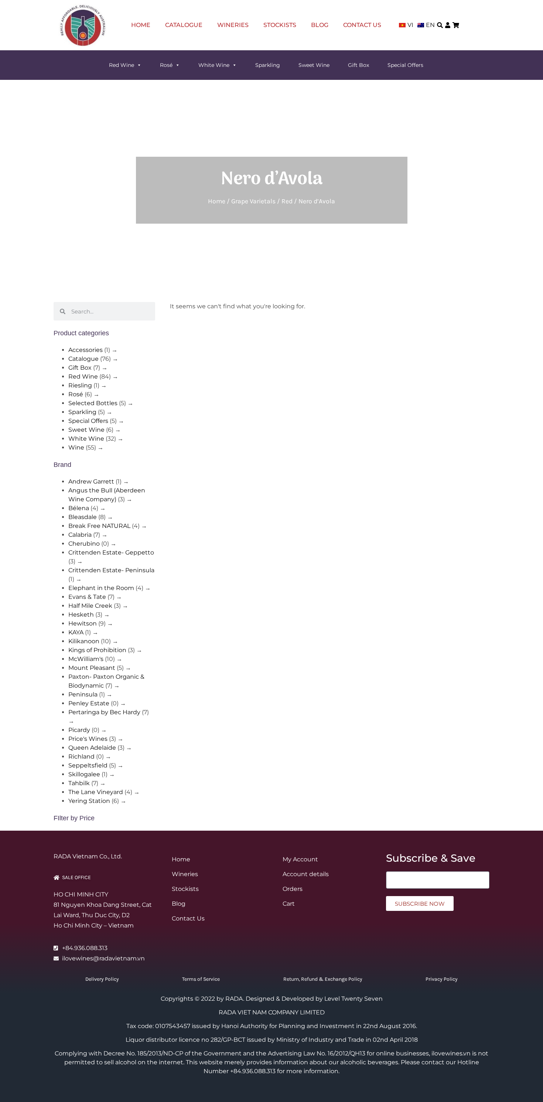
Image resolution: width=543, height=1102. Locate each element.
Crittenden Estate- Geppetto (111, 552)
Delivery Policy (102, 979)
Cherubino (84, 543)
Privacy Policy (442, 979)
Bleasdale (82, 517)
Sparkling (267, 65)
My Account (300, 859)
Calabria (80, 534)
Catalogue (183, 24)
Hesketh (81, 614)
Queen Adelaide (92, 747)
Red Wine (121, 65)
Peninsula (83, 694)
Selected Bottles (92, 403)
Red (287, 201)
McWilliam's (85, 658)
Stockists (279, 24)
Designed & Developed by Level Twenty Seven (314, 998)
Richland (81, 756)
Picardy (79, 729)
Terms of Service (201, 979)
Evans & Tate (87, 596)
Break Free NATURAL (99, 525)
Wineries (233, 24)
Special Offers (405, 65)
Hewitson (82, 623)
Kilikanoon (83, 641)
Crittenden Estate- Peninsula (111, 570)
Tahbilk (79, 783)
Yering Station (89, 800)
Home (140, 24)
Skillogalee (84, 774)
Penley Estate (88, 703)
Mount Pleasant (91, 667)
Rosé (166, 65)
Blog (319, 24)
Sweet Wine (313, 65)
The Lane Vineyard (95, 792)
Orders (293, 888)
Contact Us (362, 24)
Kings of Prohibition (97, 650)
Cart (289, 903)
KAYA (75, 632)
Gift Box (358, 65)
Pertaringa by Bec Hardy (104, 712)
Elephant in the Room (101, 587)
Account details (306, 874)
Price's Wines (87, 738)
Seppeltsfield (87, 765)
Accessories (85, 349)
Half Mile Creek (90, 605)
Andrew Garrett (91, 481)
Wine (76, 447)
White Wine (213, 65)
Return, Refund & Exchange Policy (322, 979)
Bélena (78, 508)
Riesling (80, 385)
